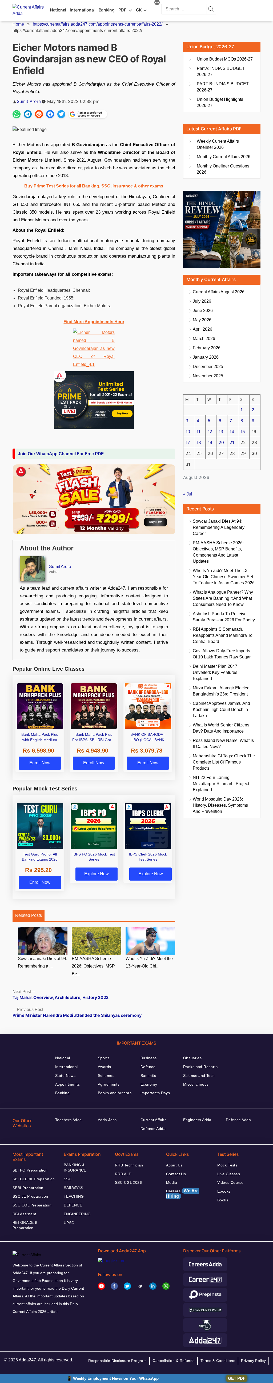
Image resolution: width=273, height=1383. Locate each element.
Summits (148, 1075)
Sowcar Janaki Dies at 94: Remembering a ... (42, 962)
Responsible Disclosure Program (117, 1360)
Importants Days (155, 1093)
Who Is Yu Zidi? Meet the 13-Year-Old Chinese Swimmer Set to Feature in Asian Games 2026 (224, 576)
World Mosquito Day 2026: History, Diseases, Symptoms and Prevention (220, 805)
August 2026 (218, 292)
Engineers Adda (197, 1120)
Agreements (108, 1084)
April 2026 (202, 329)
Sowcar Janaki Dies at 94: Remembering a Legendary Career (218, 527)
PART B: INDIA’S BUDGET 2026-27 (223, 87)
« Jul (187, 494)
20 (221, 442)
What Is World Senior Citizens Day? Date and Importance (221, 728)
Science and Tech (199, 1075)
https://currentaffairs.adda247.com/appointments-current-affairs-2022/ (97, 24)
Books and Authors (114, 1093)
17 (188, 442)
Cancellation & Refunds (173, 1360)
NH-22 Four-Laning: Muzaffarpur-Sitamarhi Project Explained (221, 783)
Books (222, 1200)
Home (18, 24)
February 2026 (206, 348)
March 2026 (204, 338)
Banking (106, 10)
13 (221, 431)
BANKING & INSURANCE (75, 1167)
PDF (122, 10)
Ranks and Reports (200, 1067)
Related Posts (28, 915)
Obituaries (192, 1058)
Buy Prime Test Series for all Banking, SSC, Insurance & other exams (93, 186)
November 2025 (208, 376)
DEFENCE (73, 1205)
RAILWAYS (73, 1187)
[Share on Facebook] (50, 114)
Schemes (106, 1075)
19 (210, 442)
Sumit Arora (29, 101)
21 (232, 442)
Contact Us (176, 1174)
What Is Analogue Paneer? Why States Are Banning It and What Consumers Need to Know (223, 598)
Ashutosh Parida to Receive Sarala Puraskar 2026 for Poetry (224, 616)
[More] (157, 3)
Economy (148, 1084)
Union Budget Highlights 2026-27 (220, 102)
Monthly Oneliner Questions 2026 (223, 169)
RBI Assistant (24, 1214)
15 (242, 431)
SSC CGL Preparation (32, 1205)
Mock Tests (227, 1165)
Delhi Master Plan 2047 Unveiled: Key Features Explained (215, 672)
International (82, 10)
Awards (104, 1067)
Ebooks (224, 1191)
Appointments (67, 1084)
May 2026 (202, 320)
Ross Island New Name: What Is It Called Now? (223, 743)
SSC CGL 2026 (128, 1182)
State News (65, 1075)
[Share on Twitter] (61, 114)
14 (232, 431)
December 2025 (208, 366)
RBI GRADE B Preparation (25, 1225)
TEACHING (74, 1196)
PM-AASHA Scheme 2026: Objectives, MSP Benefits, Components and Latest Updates (218, 552)
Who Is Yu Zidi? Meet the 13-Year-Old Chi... (149, 962)
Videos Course (230, 1182)
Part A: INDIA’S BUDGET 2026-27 (221, 71)
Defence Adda (153, 1128)
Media (171, 1182)
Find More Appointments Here (93, 321)
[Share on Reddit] (39, 114)
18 (198, 442)
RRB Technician (129, 1165)
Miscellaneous (195, 1084)
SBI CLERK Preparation (34, 1179)
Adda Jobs (107, 1120)
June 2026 (203, 310)
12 (210, 431)
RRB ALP (123, 1174)
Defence (147, 1067)
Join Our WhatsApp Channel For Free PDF (61, 453)
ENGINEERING (77, 1214)
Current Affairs (153, 1120)
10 (188, 431)
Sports (104, 1058)
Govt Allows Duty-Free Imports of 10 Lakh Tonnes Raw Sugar (222, 654)
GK (139, 10)
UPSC (69, 1223)
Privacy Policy (253, 1360)
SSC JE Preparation (30, 1196)
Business (148, 1058)
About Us (174, 1165)
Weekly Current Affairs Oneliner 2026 (218, 144)
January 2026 (206, 357)
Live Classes (228, 1174)
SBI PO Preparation (30, 1170)
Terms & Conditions (217, 1360)
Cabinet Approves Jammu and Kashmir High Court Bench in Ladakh (221, 709)
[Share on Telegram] (28, 114)
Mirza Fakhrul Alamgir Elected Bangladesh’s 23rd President (221, 691)
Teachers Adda (68, 1120)
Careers (182, 1193)
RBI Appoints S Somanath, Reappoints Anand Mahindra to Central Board (222, 635)
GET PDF (236, 1378)
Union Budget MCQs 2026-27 (225, 59)
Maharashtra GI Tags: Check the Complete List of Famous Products (224, 762)
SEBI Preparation (28, 1188)
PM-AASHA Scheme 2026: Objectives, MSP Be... (93, 966)
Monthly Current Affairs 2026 (223, 156)
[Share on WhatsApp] (17, 114)
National (58, 10)
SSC (67, 1179)
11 (198, 431)
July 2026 (202, 301)
